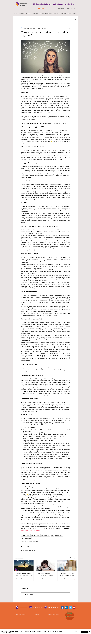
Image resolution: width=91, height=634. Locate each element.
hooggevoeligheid (45, 535)
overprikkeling (58, 535)
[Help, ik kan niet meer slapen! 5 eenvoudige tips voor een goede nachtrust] (45, 565)
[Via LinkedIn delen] (28, 546)
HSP (52, 535)
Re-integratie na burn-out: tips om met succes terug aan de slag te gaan (66, 574)
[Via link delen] (31, 546)
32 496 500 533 (23, 607)
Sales (49, 19)
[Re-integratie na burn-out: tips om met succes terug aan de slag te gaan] (67, 565)
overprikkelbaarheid (26, 538)
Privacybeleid (8, 632)
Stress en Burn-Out (42, 19)
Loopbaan (63, 19)
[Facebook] (62, 607)
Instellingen (76, 631)
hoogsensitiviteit (25, 535)
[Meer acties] (69, 28)
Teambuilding (55, 19)
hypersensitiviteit (35, 535)
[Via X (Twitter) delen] (24, 546)
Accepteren (84, 631)
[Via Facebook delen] (21, 546)
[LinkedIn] (66, 607)
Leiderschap (24, 19)
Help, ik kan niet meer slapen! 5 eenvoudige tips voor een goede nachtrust (45, 574)
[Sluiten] (89, 632)
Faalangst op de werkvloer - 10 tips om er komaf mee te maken (23, 574)
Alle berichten (17, 19)
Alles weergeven (73, 557)
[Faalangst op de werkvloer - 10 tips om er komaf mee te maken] (24, 565)
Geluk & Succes (33, 19)
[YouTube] (74, 607)
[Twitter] (70, 607)
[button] (75, 19)
